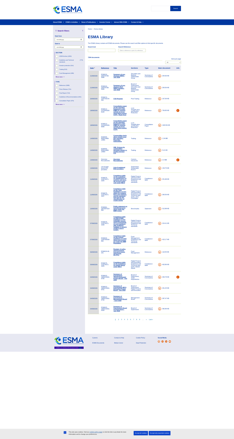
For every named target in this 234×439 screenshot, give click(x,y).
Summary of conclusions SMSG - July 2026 (119, 76)
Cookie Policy (140, 338)
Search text (92, 47)
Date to (57, 43)
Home (90, 29)
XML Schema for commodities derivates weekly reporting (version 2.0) (120, 150)
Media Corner (118, 343)
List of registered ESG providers (119, 168)
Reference (105, 68)
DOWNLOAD (159, 75)
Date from (58, 36)
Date (92, 68)
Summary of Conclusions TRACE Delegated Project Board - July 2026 (120, 277)
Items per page (176, 59)
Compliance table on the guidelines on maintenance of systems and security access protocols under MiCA (120, 179)
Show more (59, 77)
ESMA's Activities (72, 22)
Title (115, 68)
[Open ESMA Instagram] (162, 341)
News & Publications (88, 22)
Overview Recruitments (118, 159)
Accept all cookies (141, 433)
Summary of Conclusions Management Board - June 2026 (120, 298)
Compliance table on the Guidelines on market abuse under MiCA (119, 265)
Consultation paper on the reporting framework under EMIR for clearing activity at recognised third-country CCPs (120, 125)
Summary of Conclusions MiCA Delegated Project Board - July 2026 (119, 288)
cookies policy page (95, 432)
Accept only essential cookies (159, 433)
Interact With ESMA (120, 22)
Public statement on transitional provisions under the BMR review (120, 209)
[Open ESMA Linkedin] (166, 341)
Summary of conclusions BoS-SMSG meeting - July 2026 (119, 88)
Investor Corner (104, 22)
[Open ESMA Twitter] (159, 341)
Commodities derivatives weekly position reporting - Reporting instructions (120, 138)
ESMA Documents (98, 343)
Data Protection (141, 343)
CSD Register (118, 99)
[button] (178, 110)
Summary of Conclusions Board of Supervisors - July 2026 (120, 309)
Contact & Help (136, 22)
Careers (95, 338)
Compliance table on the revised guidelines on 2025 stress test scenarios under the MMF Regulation (120, 239)
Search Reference (124, 47)
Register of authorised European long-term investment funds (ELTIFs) (119, 252)
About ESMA (57, 22)
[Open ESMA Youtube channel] (170, 341)
